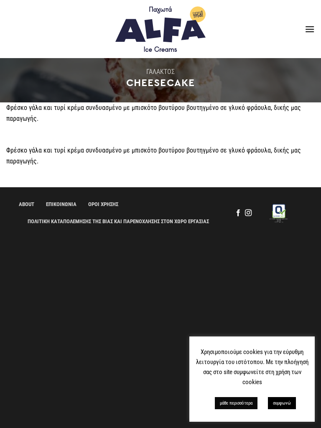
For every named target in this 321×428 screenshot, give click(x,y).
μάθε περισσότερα (236, 403)
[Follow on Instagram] (248, 213)
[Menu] (310, 29)
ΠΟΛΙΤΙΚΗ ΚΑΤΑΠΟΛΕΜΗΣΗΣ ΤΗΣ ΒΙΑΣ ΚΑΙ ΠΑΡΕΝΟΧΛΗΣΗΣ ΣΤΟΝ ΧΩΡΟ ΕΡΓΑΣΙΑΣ (118, 221)
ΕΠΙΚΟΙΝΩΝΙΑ (61, 204)
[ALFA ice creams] (160, 29)
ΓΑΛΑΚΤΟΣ (160, 72)
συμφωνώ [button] (282, 403)
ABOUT (26, 204)
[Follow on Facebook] (237, 213)
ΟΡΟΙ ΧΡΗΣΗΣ (103, 204)
